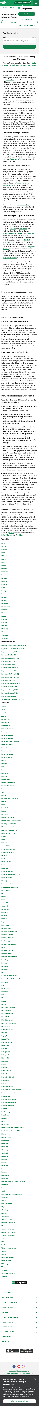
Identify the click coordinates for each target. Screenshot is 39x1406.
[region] (19, 1390)
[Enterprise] (3, 3)
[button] (36, 3)
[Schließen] (35, 1379)
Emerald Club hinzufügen (25, 25)
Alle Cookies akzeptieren (19, 1401)
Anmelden (27, 14)
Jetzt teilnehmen (26, 19)
